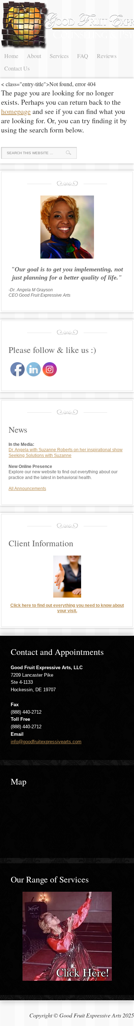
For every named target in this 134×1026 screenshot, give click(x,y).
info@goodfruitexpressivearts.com (46, 741)
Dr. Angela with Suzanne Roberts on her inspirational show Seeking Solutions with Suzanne (66, 452)
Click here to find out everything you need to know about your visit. (67, 608)
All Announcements (27, 488)
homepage (16, 111)
